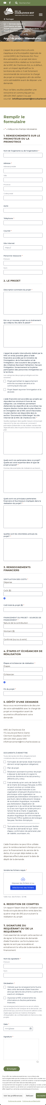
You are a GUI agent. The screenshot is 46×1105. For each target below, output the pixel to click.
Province (7, 184)
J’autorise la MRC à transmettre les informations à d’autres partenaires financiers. (21, 1000)
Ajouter (4, 598)
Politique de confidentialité (31, 1101)
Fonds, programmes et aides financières (21, 29)
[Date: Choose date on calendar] (30, 1028)
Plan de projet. (13, 768)
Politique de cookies (14, 1101)
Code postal (8, 193)
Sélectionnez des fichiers (23, 888)
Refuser (29, 1096)
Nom (5, 268)
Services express (16, 24)
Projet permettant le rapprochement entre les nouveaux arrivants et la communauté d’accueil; (22, 383)
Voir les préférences (13, 1096)
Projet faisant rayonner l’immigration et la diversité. (24, 391)
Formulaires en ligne (13, 26)
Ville (5, 175)
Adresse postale (10, 166)
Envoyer (12, 1068)
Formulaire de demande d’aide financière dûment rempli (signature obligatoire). (24, 763)
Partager (9, 19)
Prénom (7, 259)
